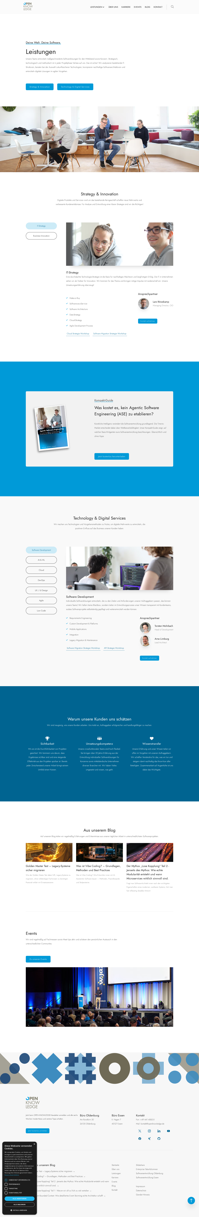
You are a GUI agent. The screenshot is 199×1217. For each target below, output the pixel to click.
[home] (28, 7)
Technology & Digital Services (75, 86)
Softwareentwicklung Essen (147, 1177)
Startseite (115, 1165)
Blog (147, 7)
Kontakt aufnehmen (147, 321)
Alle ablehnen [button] (19, 1204)
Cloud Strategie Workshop (78, 333)
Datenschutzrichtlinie (12, 1175)
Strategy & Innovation (39, 86)
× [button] (34, 1144)
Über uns (115, 1169)
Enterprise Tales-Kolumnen (147, 1169)
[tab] (41, 225)
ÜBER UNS (113, 7)
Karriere (115, 1177)
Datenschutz (141, 1190)
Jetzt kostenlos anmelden (37, 1131)
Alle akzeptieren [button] (19, 1199)
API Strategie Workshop (114, 648)
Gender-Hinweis (143, 1194)
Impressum (140, 1186)
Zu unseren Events (38, 959)
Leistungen (116, 1173)
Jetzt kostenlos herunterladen (111, 456)
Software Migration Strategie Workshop (109, 333)
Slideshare (140, 1165)
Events (138, 7)
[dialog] (19, 1178)
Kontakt (158, 7)
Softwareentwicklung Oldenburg (149, 1173)
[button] (97, 7)
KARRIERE (125, 7)
